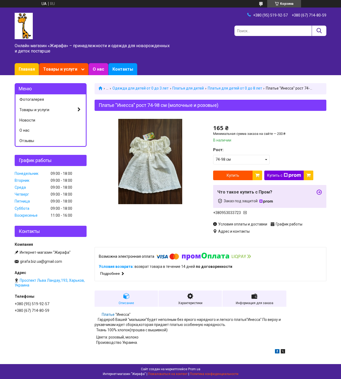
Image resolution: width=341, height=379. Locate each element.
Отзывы (26, 140)
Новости (27, 120)
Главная (27, 69)
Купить (233, 175)
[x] (283, 352)
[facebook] (277, 352)
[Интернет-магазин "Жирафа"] (24, 25)
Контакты (122, 69)
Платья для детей (188, 88)
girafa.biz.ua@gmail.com (41, 261)
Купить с (274, 175)
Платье (108, 314)
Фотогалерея (31, 99)
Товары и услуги (60, 69)
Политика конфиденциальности (214, 374)
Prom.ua (194, 369)
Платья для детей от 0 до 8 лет (235, 88)
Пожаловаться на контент (168, 374)
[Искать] (319, 31)
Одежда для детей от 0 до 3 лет (140, 88)
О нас (98, 69)
